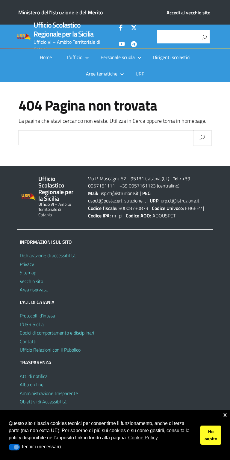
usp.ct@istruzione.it (119, 193)
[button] (14, 447)
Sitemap (28, 272)
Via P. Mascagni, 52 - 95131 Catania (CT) (128, 178)
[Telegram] (134, 45)
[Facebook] (122, 28)
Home (46, 57)
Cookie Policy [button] (143, 437)
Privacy (27, 264)
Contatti (28, 341)
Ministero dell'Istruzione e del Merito (60, 12)
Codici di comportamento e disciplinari (57, 332)
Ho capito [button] (211, 435)
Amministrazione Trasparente (49, 393)
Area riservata (34, 289)
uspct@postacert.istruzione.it (117, 200)
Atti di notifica (34, 376)
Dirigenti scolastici (171, 57)
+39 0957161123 (137, 185)
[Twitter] (134, 28)
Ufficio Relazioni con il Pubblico (50, 349)
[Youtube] (122, 45)
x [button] (225, 414)
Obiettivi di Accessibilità (43, 401)
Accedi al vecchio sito (188, 12)
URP (140, 73)
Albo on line (31, 384)
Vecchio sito (31, 281)
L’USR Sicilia (32, 324)
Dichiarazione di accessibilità (47, 255)
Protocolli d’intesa (37, 315)
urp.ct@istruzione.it (180, 200)
